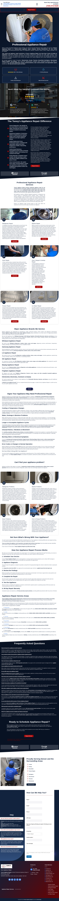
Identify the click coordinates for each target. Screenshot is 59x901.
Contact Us (32, 864)
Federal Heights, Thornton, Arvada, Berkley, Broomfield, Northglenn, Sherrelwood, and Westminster (12, 4)
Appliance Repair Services (8, 889)
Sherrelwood (7, 627)
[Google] (12, 879)
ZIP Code (29, 817)
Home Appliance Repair (6, 870)
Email (28, 805)
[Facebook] (9, 879)
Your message (30, 843)
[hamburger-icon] (24, 10)
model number (30, 837)
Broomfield (6, 620)
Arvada (5, 612)
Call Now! (35, 868)
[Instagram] (17, 879)
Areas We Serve (48, 864)
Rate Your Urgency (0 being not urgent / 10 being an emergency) (39, 825)
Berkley (5, 633)
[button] (50, 109)
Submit (29, 856)
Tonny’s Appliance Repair (28, 899)
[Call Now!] (31, 869)
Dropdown (29, 831)
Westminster (6, 607)
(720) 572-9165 (52, 6)
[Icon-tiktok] (15, 879)
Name (28, 799)
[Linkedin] (20, 879)
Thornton (6, 616)
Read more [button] (12, 114)
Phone (28, 811)
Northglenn (6, 624)
